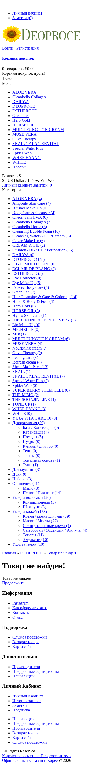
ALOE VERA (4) (27, 198)
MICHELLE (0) (25, 329)
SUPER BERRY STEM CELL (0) (41, 390)
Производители (26, 667)
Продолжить (13, 583)
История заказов (26, 700)
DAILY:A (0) (23, 254)
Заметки (19, 705)
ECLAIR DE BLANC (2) (34, 268)
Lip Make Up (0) (26, 325)
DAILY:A (20, 101)
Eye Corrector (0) (26, 278)
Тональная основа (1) (41, 460)
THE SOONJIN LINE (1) (34, 399)
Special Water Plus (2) (30, 381)
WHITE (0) (22, 413)
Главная (9, 553)
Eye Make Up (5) (26, 282)
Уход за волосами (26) (31, 497)
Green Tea (20, 115)
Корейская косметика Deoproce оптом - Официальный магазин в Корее (36, 758)
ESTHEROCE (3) (27, 273)
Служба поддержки (29, 637)
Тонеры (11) (33, 535)
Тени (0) (30, 451)
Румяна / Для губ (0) (40, 446)
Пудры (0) (31, 441)
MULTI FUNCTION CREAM (38, 129)
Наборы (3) (22, 479)
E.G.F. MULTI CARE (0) (33, 264)
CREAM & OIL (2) (28, 245)
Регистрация (27, 48)
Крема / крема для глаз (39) (46, 516)
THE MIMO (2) (25, 395)
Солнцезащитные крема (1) (47, 525)
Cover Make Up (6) (28, 240)
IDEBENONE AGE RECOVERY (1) (44, 320)
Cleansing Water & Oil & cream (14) (42, 236)
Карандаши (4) (36, 432)
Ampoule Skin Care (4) (31, 203)
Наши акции (23, 676)
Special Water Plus (27, 148)
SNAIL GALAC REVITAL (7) (38, 376)
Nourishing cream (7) (29, 348)
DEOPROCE (23, 106)
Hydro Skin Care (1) (29, 315)
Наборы (19, 167)
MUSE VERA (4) (27, 343)
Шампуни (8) (34, 507)
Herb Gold (21, 120)
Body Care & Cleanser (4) (33, 212)
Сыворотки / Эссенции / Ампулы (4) (55, 530)
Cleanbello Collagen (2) (31, 222)
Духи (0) (19, 474)
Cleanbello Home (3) (29, 226)
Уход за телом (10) (28, 544)
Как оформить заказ (29, 608)
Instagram (20, 603)
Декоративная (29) (28, 423)
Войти (7, 48)
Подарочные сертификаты (35, 671)
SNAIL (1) (21, 371)
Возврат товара (25, 642)
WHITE (19, 162)
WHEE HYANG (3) (29, 409)
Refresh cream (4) (27, 362)
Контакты (21, 612)
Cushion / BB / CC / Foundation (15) (42, 250)
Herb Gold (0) (24, 306)
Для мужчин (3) (26, 469)
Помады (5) (33, 437)
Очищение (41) (25, 483)
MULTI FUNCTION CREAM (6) (41, 339)
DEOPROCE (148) (28, 259)
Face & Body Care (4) (30, 287)
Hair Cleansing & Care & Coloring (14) (44, 296)
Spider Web (22, 153)
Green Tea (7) (23, 292)
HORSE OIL (23, 125)
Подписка (21, 710)
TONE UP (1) (24, 404)
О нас (17, 617)
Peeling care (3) (25, 357)
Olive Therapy (24, 139)
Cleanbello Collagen (29, 97)
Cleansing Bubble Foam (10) (36, 231)
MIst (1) (19, 334)
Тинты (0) (31, 455)
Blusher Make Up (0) (29, 208)
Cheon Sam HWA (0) (30, 217)
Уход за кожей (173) (29, 511)
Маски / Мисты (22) (40, 521)
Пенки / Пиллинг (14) (42, 493)
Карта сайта (22, 646)
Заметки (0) (22, 18)
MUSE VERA (24, 134)
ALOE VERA (24, 92)
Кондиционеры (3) (39, 502)
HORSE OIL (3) (26, 311)
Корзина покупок (18, 58)
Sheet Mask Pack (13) (30, 367)
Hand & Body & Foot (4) (33, 301)
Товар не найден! (62, 553)
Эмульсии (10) (35, 539)
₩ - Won (48, 180)
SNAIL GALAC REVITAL (35, 143)
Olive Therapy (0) (27, 353)
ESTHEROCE (24, 111)
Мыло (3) (31, 488)
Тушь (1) (30, 465)
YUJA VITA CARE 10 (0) (34, 418)
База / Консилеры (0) (41, 427)
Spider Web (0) (24, 385)
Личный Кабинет (27, 696)
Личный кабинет (27, 13)
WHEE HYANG (26, 157)
